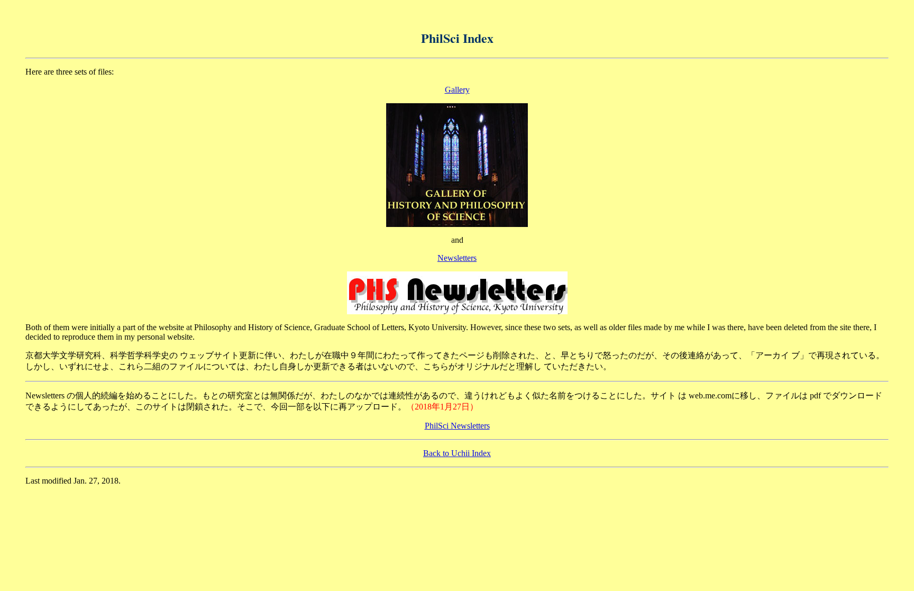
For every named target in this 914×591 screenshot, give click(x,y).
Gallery (457, 89)
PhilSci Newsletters (457, 425)
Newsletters (457, 257)
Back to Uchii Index (457, 453)
